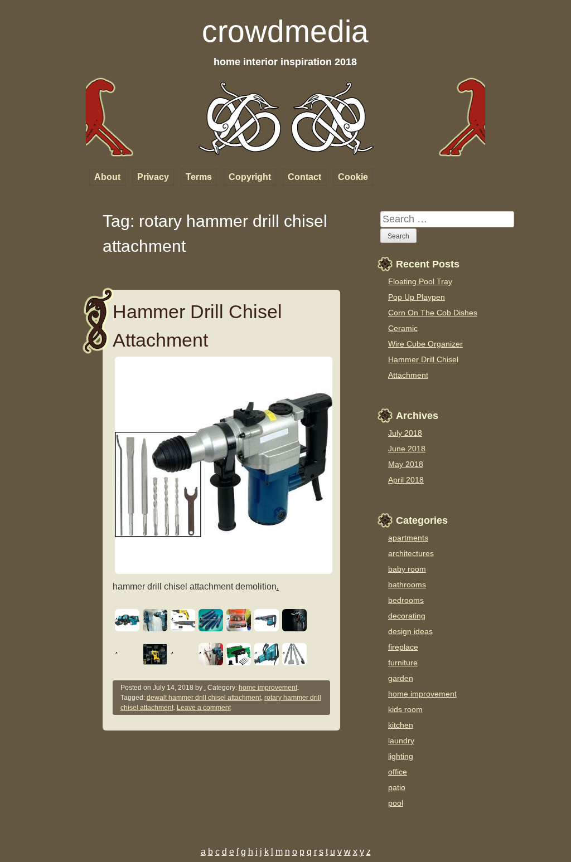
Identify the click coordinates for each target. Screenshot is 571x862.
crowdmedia (285, 31)
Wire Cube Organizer (425, 343)
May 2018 (405, 464)
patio (396, 787)
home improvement (268, 687)
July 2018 (405, 432)
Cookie (353, 177)
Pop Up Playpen (416, 297)
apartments (408, 537)
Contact (304, 177)
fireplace (403, 646)
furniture (403, 662)
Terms (199, 177)
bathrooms (407, 584)
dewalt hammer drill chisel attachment (204, 698)
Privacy (153, 177)
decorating (406, 615)
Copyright (250, 177)
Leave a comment (204, 708)
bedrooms (406, 600)
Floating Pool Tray (420, 281)
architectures (411, 553)
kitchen (400, 724)
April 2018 (406, 479)
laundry (401, 740)
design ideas (410, 631)
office (397, 771)
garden (400, 678)
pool (395, 802)
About (107, 177)
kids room (405, 709)
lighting (400, 756)
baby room (407, 568)
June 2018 (406, 448)
